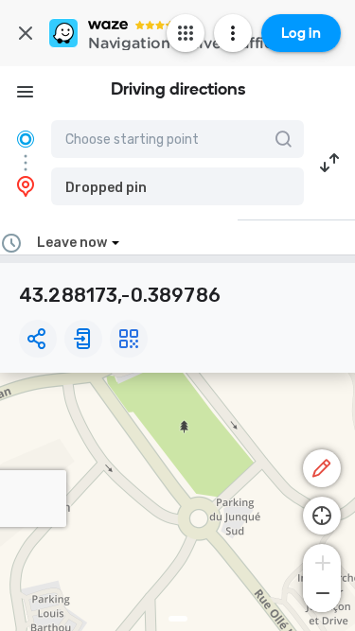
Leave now (72, 243)
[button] (177, 186)
